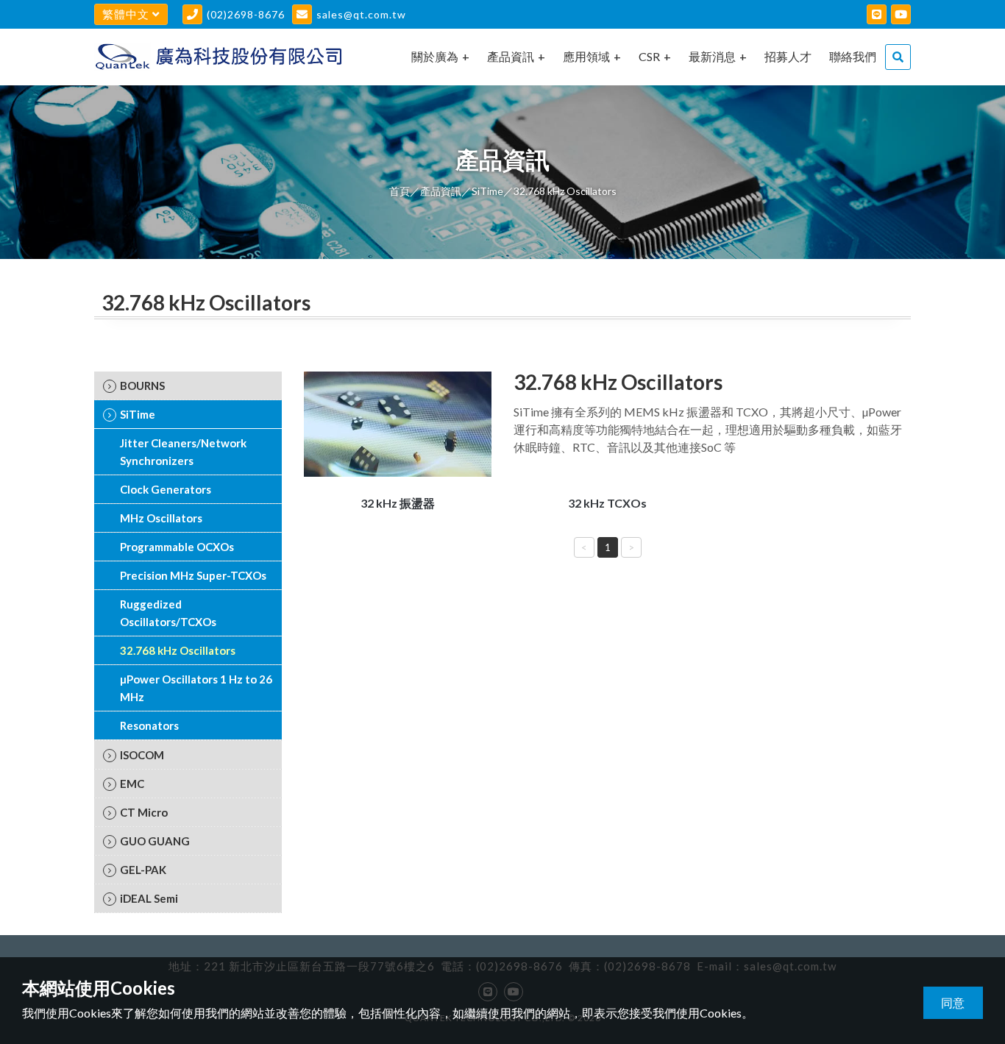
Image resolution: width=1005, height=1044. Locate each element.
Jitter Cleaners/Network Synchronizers (183, 451)
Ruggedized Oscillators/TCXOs (168, 612)
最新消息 (712, 56)
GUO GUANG (155, 841)
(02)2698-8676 (246, 14)
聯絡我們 (852, 56)
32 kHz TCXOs (607, 503)
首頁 (399, 191)
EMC (132, 783)
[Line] (877, 14)
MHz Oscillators (161, 518)
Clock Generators (165, 489)
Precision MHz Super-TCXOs (193, 575)
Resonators (149, 725)
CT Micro (144, 812)
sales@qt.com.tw (361, 14)
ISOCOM (142, 754)
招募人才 (788, 56)
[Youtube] (901, 14)
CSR (649, 56)
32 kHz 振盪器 (398, 503)
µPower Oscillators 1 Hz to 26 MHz (196, 687)
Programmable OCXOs (177, 546)
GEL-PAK (143, 869)
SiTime (487, 191)
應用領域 (586, 56)
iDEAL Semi (149, 898)
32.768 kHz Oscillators (177, 650)
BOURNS (142, 385)
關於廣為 (434, 56)
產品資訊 (510, 56)
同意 (953, 1002)
